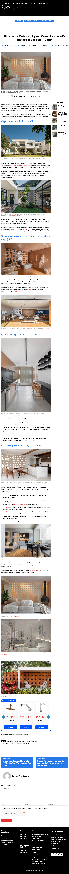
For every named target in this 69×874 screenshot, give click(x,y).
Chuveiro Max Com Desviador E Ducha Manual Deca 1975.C (41, 717)
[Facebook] (52, 854)
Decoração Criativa (7, 743)
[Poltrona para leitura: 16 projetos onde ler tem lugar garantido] (54, 114)
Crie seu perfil (36, 838)
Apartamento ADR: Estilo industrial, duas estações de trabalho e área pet (62, 134)
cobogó (34, 741)
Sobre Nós (23, 834)
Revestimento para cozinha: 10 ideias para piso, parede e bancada (62, 120)
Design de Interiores (7, 842)
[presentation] (3, 717)
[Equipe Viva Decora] (12, 96)
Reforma (26, 743)
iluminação (18, 743)
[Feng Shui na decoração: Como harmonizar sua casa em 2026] (54, 107)
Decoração (25, 734)
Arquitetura (4, 836)
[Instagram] (55, 854)
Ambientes (19, 20)
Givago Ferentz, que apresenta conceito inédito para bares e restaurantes (50, 763)
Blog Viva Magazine (38, 840)
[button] (31, 14)
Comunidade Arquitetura (58, 839)
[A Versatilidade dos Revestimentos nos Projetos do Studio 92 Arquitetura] (54, 127)
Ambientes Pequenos (14, 741)
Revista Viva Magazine (57, 835)
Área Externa (26, 741)
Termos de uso (24, 855)
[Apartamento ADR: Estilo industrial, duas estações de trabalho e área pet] (54, 134)
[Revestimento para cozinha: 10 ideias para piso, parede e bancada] (54, 120)
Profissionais (5, 844)
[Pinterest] (58, 854)
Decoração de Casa (7, 840)
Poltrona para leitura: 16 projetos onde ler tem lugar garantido (62, 114)
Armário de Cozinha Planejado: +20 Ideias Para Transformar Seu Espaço (16, 763)
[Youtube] (61, 854)
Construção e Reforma (32, 20)
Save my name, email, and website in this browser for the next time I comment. (25, 808)
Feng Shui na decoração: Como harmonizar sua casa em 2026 (62, 107)
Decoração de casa (47, 20)
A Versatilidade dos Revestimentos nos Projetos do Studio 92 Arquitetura (62, 127)
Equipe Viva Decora (20, 96)
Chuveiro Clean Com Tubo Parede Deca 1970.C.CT (26, 717)
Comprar (10, 727)
